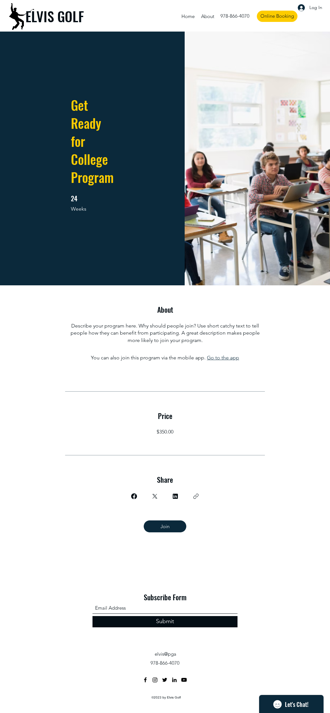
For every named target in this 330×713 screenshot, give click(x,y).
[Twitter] (164, 680)
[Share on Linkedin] (175, 496)
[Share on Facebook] (134, 496)
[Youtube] (184, 680)
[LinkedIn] (174, 680)
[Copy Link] (196, 496)
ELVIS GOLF (54, 16)
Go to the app (223, 358)
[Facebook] (145, 680)
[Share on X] (155, 496)
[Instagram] (155, 680)
